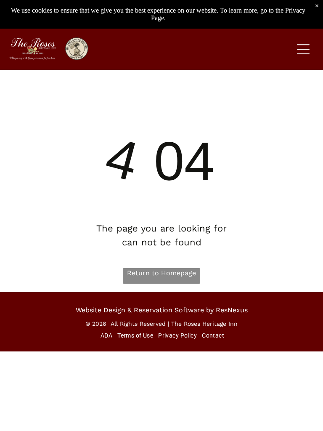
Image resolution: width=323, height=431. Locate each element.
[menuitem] (105, 335)
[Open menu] (303, 49)
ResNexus (232, 310)
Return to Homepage (161, 273)
